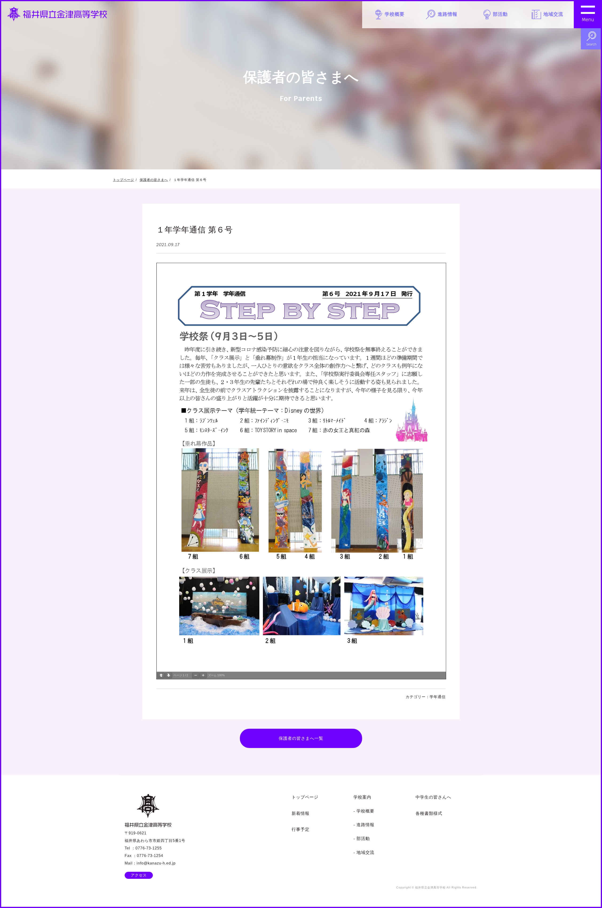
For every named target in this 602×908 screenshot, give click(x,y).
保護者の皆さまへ (154, 180)
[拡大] (203, 675)
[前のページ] (161, 675)
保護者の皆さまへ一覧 (301, 738)
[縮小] (195, 675)
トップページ (123, 180)
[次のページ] (168, 675)
